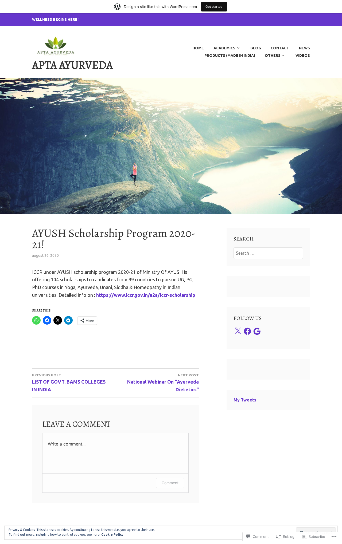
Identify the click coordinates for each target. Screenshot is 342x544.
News (304, 48)
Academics (224, 48)
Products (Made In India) (229, 55)
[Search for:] (268, 253)
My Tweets (245, 399)
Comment (170, 482)
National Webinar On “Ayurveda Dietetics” (163, 382)
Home (198, 48)
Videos (303, 55)
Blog (255, 48)
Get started (214, 7)
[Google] (257, 331)
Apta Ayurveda (72, 65)
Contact (280, 48)
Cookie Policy (112, 534)
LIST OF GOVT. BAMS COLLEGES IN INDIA (69, 382)
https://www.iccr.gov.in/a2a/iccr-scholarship (145, 295)
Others (273, 55)
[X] (238, 331)
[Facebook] (247, 331)
